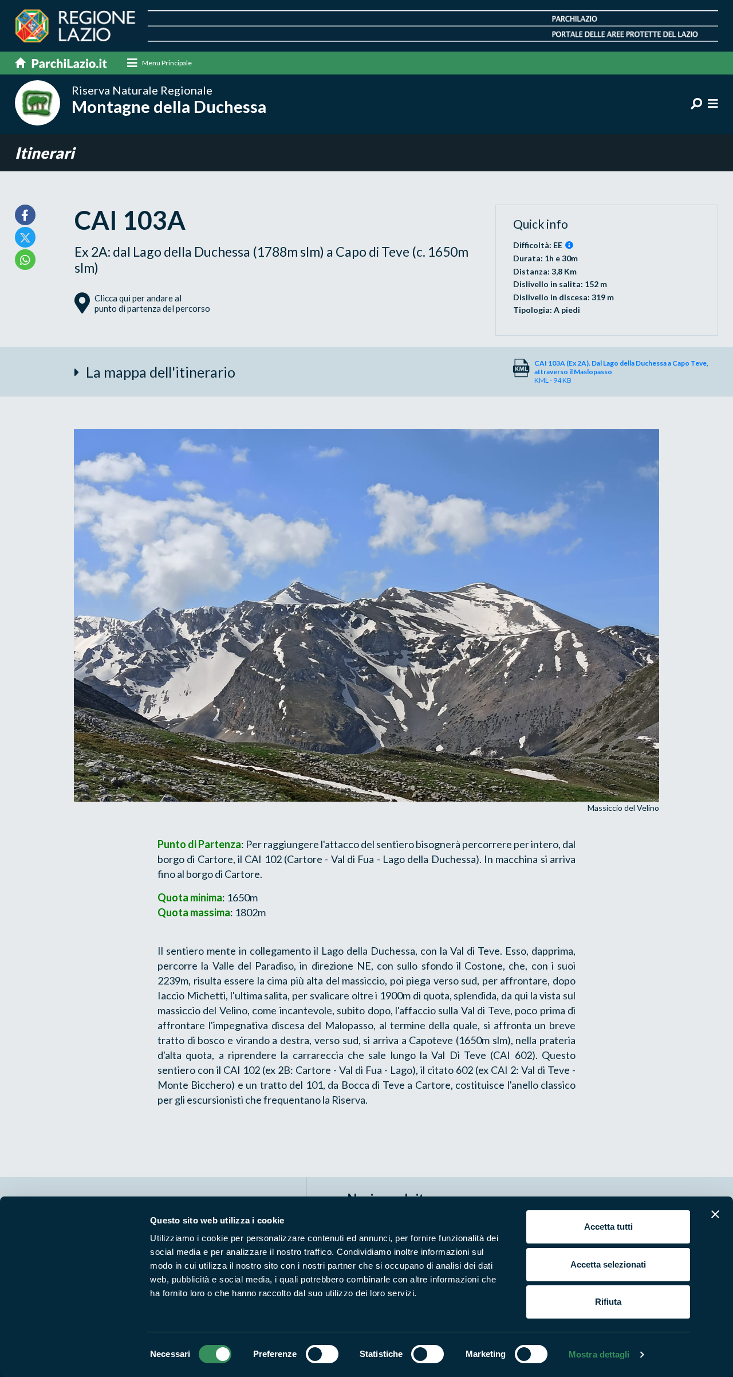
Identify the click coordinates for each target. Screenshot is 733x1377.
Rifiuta (608, 1302)
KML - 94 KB (621, 372)
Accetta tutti (608, 1226)
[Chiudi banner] (715, 1214)
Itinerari (44, 152)
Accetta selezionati (608, 1264)
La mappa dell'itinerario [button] (160, 371)
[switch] (322, 1354)
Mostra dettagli (599, 1354)
